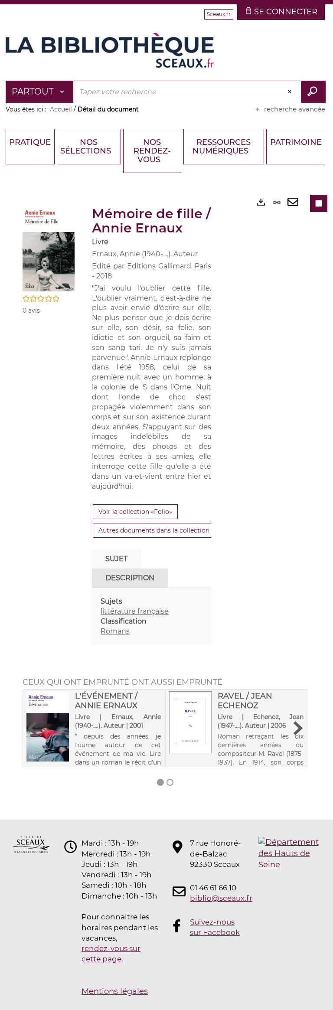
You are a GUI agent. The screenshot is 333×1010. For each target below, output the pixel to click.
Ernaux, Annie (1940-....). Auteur (145, 254)
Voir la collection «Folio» (135, 512)
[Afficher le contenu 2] (169, 782)
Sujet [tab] (116, 559)
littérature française (135, 611)
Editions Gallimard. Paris (169, 266)
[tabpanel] (151, 616)
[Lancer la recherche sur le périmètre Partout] (313, 92)
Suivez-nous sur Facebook (215, 927)
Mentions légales (115, 991)
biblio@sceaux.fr (216, 898)
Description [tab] (129, 578)
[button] (49, 248)
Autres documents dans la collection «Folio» (165, 530)
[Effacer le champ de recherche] (290, 92)
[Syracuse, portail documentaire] (110, 50)
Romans (115, 631)
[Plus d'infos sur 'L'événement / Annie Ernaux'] (48, 726)
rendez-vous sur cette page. (111, 953)
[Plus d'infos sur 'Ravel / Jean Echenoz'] (190, 722)
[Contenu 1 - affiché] (160, 782)
